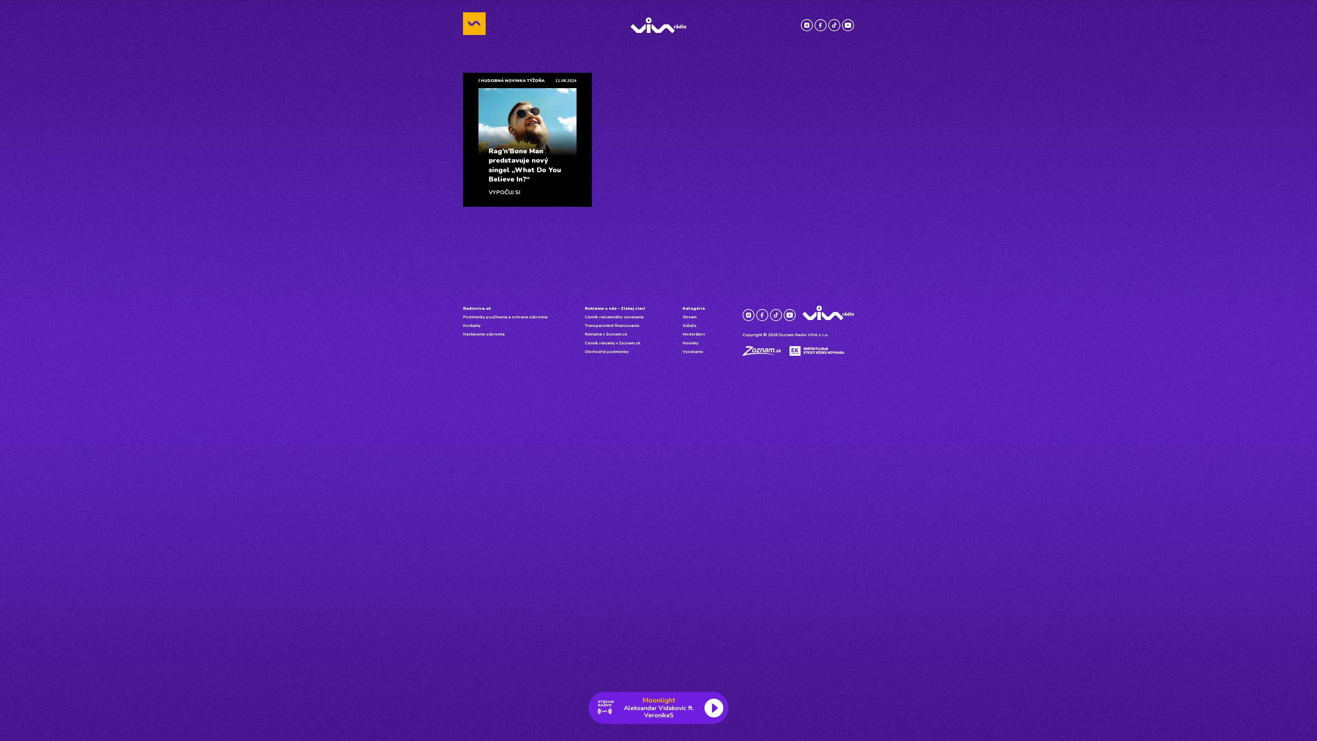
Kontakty (471, 325)
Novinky (690, 343)
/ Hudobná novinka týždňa (511, 80)
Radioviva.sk (477, 308)
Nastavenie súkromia (484, 334)
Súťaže (689, 325)
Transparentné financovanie (612, 325)
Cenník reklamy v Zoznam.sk (612, 343)
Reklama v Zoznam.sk (606, 334)
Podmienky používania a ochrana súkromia (505, 317)
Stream (690, 317)
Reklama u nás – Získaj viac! (615, 308)
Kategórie (694, 308)
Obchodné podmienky (607, 351)
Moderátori (694, 334)
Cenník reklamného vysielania (614, 317)
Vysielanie (693, 351)
